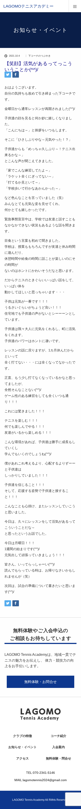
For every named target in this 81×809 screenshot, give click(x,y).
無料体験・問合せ (58, 758)
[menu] (75, 6)
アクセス (22, 758)
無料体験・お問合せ (40, 682)
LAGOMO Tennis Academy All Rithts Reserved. (40, 799)
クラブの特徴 (22, 736)
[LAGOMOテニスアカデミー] (28, 6)
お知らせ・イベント (22, 747)
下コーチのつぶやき (39, 56)
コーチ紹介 (58, 736)
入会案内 (58, 747)
